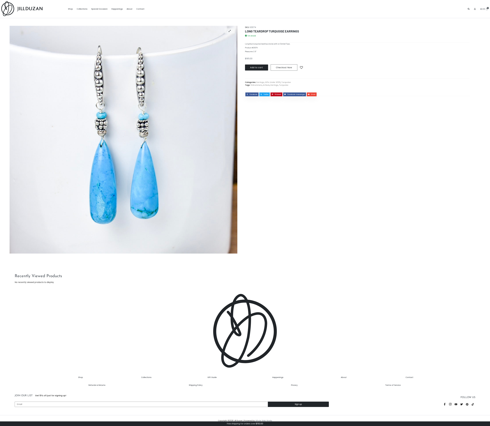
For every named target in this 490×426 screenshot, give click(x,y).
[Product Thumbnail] (230, 30)
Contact (140, 9)
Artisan (266, 85)
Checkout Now (284, 67)
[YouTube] (456, 404)
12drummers (256, 85)
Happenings (117, 9)
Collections (82, 9)
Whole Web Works (263, 420)
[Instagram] (450, 404)
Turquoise (286, 82)
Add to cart (256, 67)
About (129, 9)
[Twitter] (461, 404)
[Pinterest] (467, 404)
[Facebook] (445, 404)
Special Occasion (99, 9)
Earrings (260, 82)
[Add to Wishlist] (301, 67)
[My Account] (475, 9)
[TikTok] (473, 404)
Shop (70, 9)
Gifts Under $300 (272, 82)
